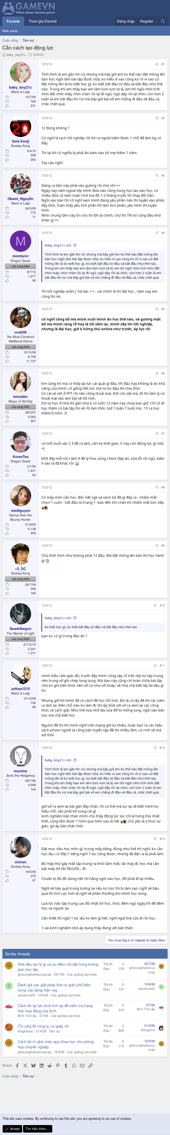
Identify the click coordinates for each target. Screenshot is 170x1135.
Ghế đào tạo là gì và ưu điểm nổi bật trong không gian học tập (58, 966)
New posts (10, 30)
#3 (163, 175)
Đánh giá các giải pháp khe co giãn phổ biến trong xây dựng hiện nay (54, 987)
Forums (13, 21)
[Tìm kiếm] (163, 21)
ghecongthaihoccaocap (34, 974)
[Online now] (20, 563)
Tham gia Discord (42, 21)
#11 (162, 665)
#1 (163, 64)
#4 (163, 232)
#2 (163, 118)
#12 (162, 747)
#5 (163, 309)
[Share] (157, 64)
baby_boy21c (16, 54)
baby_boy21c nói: (58, 245)
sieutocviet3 (26, 995)
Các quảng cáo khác (82, 974)
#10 (162, 605)
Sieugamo (148, 1030)
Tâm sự (54, 1031)
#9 (163, 545)
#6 (163, 373)
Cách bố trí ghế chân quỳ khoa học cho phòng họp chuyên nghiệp (56, 1044)
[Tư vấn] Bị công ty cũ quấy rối (43, 1026)
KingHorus (25, 1031)
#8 (163, 487)
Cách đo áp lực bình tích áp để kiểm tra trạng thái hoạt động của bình (55, 1008)
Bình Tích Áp (27, 1015)
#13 (162, 838)
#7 (163, 433)
